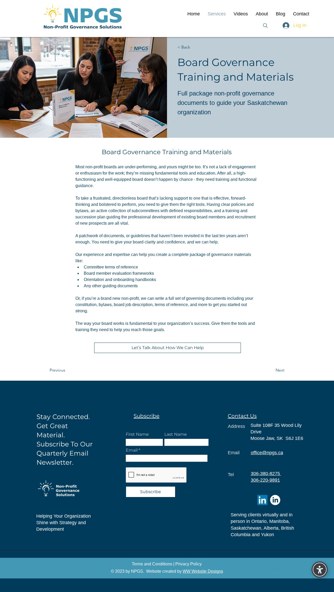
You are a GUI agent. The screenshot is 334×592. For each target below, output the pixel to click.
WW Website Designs (203, 571)
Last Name (175, 434)
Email (132, 450)
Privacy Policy (188, 564)
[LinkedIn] (262, 500)
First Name (137, 434)
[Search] (265, 25)
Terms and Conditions (152, 564)
